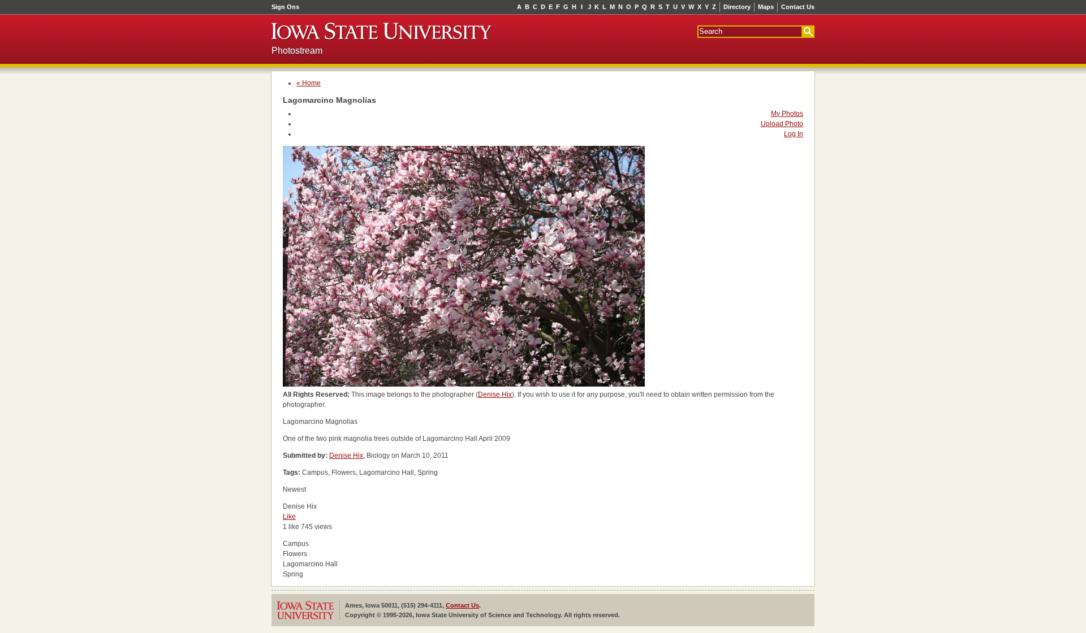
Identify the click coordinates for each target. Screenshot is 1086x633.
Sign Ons (285, 6)
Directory (737, 6)
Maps (766, 6)
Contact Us (798, 6)
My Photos (787, 114)
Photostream (297, 50)
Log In (793, 134)
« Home (308, 83)
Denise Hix (495, 394)
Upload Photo (782, 124)
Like (289, 517)
